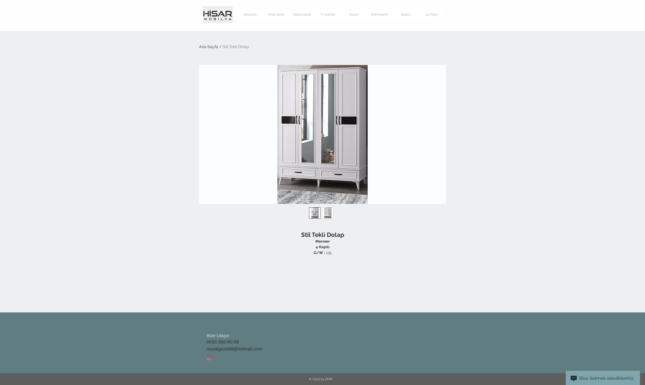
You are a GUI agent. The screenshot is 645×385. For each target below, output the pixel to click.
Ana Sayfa (208, 46)
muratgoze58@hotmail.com (234, 348)
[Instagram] (209, 357)
